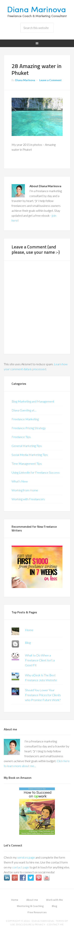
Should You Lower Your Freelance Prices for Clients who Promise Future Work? (43, 695)
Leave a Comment (50, 80)
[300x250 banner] (37, 587)
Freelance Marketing (25, 419)
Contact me (55, 924)
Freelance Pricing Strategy (29, 428)
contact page (20, 867)
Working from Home (25, 490)
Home (29, 630)
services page (26, 857)
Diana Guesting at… (24, 410)
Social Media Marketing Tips (30, 454)
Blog (28, 642)
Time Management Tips (27, 463)
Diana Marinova (37, 11)
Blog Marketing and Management (33, 401)
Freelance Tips (21, 437)
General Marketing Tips (27, 446)
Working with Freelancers (28, 499)
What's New (20, 481)
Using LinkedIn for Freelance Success (36, 472)
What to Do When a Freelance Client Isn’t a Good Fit (40, 660)
